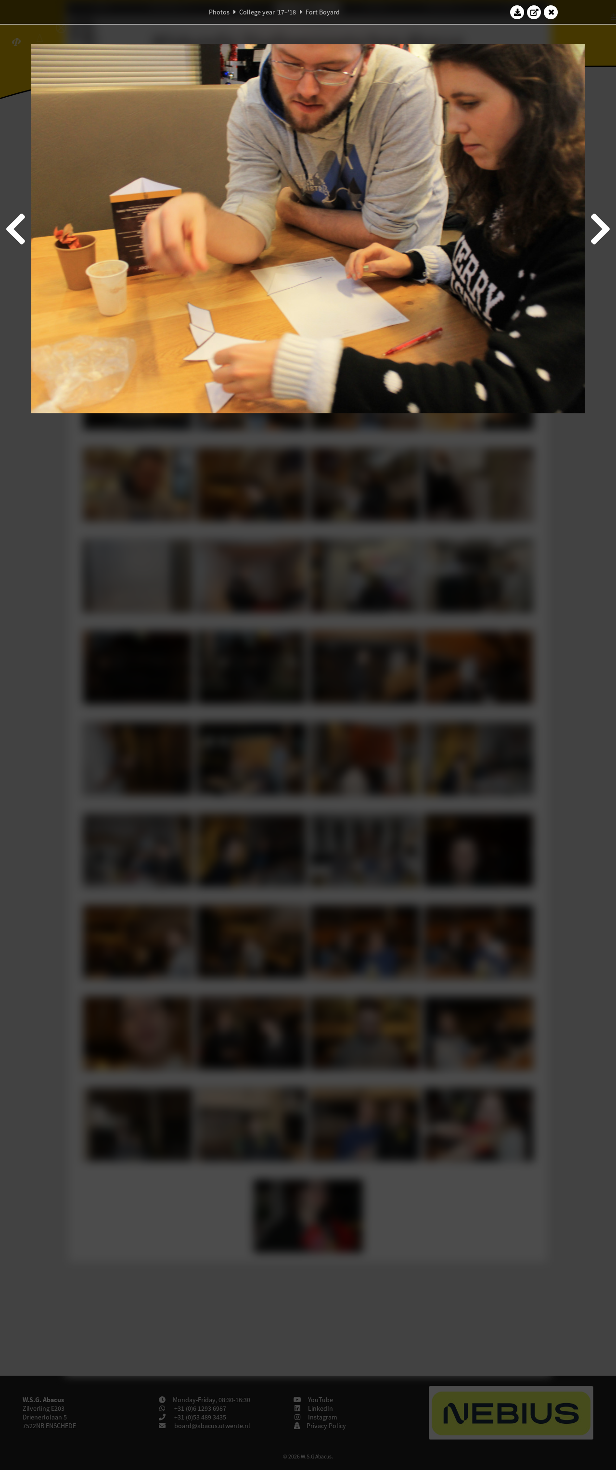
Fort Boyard (323, 12)
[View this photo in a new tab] (534, 12)
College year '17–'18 (267, 12)
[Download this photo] (517, 12)
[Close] (551, 12)
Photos (219, 12)
